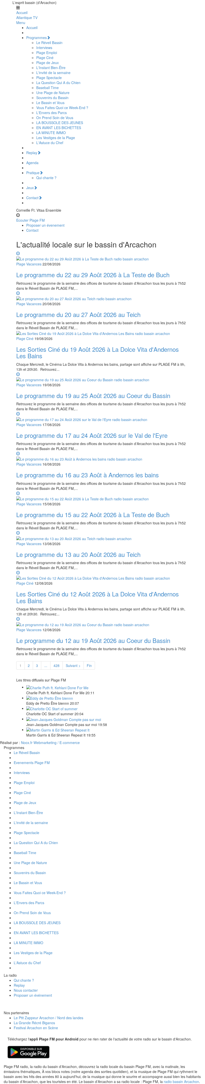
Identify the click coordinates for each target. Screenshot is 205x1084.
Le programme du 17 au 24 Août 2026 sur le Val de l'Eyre (92, 435)
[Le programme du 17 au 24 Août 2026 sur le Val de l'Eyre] (102, 416)
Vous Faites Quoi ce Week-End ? (62, 107)
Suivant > (73, 665)
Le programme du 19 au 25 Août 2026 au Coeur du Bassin (93, 395)
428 (57, 665)
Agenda (32, 162)
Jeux (30, 187)
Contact (32, 197)
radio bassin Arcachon (181, 1081)
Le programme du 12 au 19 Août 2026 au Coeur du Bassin (93, 640)
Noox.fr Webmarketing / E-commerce (50, 742)
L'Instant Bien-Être (51, 67)
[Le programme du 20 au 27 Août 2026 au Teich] (102, 296)
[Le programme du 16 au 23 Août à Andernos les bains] (102, 456)
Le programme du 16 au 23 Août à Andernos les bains (87, 474)
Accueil (22, 12)
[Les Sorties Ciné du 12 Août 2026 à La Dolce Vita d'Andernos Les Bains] (102, 575)
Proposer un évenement (45, 225)
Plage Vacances (29, 263)
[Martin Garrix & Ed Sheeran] (58, 729)
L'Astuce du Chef (49, 142)
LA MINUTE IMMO (51, 132)
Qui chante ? (46, 177)
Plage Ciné (45, 57)
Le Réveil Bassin (49, 42)
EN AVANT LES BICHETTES (58, 127)
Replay (31, 152)
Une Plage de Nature (53, 92)
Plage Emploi (46, 52)
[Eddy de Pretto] (49, 697)
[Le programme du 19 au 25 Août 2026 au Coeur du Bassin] (102, 377)
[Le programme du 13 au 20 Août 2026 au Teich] (102, 535)
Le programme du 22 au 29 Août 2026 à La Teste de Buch (93, 274)
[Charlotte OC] (52, 708)
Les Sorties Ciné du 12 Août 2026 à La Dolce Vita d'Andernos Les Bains (97, 597)
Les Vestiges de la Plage (55, 137)
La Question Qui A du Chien (58, 82)
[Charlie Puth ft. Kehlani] (57, 686)
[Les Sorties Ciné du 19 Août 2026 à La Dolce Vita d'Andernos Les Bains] (93, 332)
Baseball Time (47, 87)
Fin (89, 665)
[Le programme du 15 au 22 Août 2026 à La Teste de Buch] (102, 496)
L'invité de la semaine (53, 72)
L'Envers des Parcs (51, 112)
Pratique (33, 172)
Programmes (36, 37)
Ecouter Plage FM (30, 220)
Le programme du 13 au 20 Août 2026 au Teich (78, 554)
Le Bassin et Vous (50, 102)
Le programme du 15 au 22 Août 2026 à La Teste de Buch (93, 514)
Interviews (44, 47)
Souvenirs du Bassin (52, 97)
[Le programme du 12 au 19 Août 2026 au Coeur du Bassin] (102, 621)
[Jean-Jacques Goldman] (63, 718)
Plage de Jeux (47, 62)
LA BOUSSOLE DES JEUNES (59, 122)
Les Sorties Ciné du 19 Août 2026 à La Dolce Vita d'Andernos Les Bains (97, 352)
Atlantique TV (27, 17)
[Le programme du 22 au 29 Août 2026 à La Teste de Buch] (102, 256)
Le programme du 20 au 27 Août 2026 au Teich (78, 314)
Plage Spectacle (49, 77)
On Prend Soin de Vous (54, 117)
